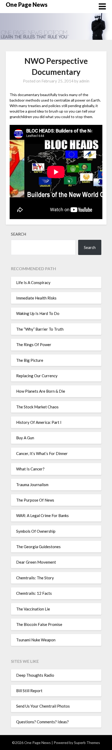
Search (18, 234)
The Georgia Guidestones (38, 546)
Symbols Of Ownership (35, 531)
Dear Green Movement (36, 562)
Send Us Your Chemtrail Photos (43, 706)
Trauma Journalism (32, 484)
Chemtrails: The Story (35, 577)
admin (84, 81)
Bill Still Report (29, 690)
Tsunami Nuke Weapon (35, 639)
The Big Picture (29, 360)
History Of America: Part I (38, 422)
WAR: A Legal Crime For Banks (42, 515)
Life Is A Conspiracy (33, 282)
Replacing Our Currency (37, 375)
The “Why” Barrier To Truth (40, 329)
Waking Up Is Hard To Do (37, 313)
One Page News (26, 4)
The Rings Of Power (33, 344)
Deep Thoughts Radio (35, 675)
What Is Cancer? (30, 468)
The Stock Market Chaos (37, 406)
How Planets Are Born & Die (40, 391)
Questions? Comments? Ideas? (42, 721)
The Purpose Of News (35, 500)
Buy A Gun (25, 437)
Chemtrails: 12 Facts (34, 593)
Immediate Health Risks (36, 298)
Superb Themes (87, 742)
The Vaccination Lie (33, 609)
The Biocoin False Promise (39, 624)
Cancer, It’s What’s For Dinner (42, 453)
